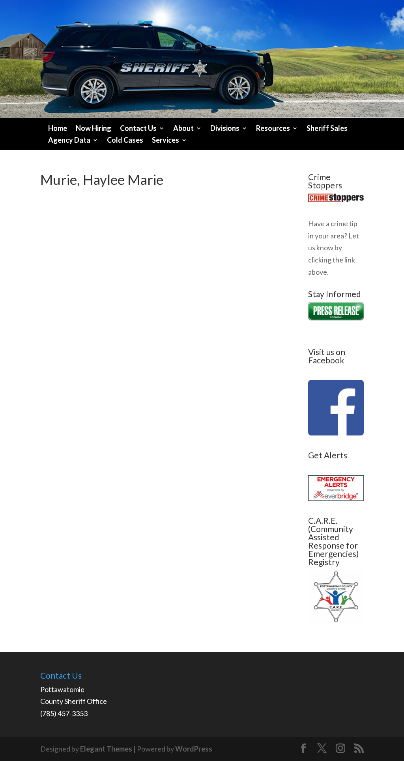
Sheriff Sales (327, 128)
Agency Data (69, 140)
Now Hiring (93, 128)
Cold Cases (125, 140)
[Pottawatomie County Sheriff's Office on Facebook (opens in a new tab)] (336, 432)
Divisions (224, 128)
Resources (273, 128)
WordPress (193, 748)
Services (165, 140)
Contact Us (138, 128)
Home (57, 128)
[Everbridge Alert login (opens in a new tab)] (336, 498)
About (183, 128)
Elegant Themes (106, 748)
